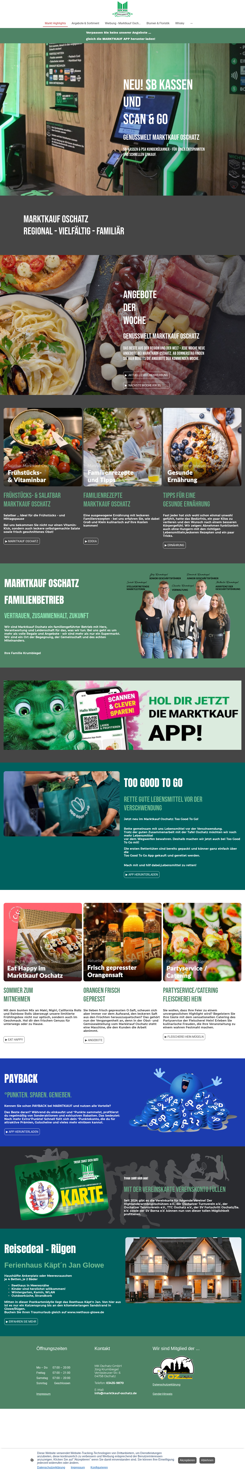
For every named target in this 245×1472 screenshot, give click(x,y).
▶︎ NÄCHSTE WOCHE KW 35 (146, 385)
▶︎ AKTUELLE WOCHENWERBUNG (146, 375)
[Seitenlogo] (122, 9)
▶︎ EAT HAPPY (14, 1039)
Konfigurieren (99, 1467)
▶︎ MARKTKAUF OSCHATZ (21, 541)
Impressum (78, 1467)
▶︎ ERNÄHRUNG (174, 545)
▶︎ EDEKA (91, 541)
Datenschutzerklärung (51, 1467)
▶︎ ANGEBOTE (93, 1040)
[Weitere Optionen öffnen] (191, 23)
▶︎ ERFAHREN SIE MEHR (21, 1321)
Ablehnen (207, 1460)
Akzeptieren (187, 1460)
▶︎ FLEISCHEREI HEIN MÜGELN (184, 1036)
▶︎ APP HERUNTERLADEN (142, 874)
